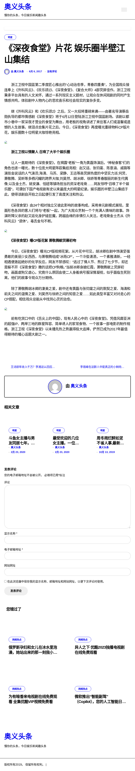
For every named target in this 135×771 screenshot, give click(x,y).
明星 (10, 37)
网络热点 (16, 639)
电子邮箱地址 (13, 549)
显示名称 (10, 533)
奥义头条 (17, 7)
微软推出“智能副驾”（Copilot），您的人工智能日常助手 (100, 701)
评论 (7, 482)
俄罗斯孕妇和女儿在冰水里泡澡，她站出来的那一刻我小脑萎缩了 (33, 652)
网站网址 (9, 565)
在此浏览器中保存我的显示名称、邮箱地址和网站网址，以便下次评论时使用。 (56, 581)
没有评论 (52, 71)
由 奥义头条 (17, 71)
